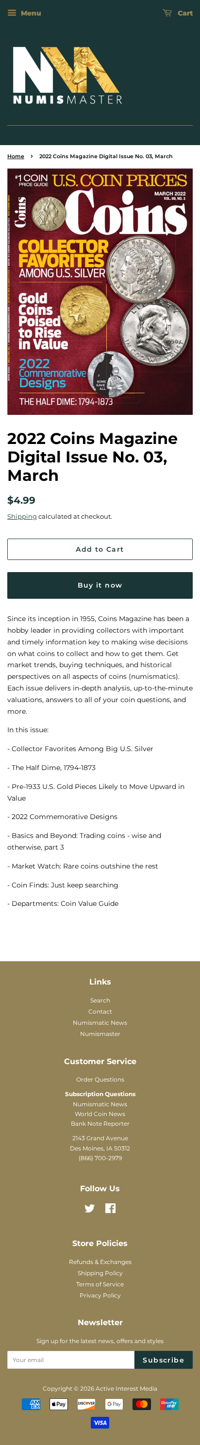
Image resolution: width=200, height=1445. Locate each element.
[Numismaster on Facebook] (110, 1210)
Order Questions (100, 1079)
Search (100, 1000)
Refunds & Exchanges (100, 1261)
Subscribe (163, 1360)
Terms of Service (100, 1284)
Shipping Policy (100, 1273)
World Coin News (100, 1113)
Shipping (22, 516)
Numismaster (100, 1033)
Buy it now (100, 585)
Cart (184, 13)
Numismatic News (100, 1022)
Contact (100, 1011)
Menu (30, 13)
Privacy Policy (100, 1295)
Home (15, 156)
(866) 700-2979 (100, 1158)
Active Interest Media (126, 1388)
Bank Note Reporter (100, 1123)
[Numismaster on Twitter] (89, 1210)
